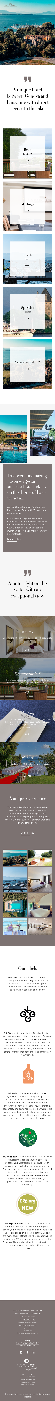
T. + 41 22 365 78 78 (27, 1317)
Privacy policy (27, 1330)
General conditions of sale (27, 1325)
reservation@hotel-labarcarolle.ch (27, 1313)
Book (27, 650)
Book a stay (14, 539)
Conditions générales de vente (27, 1322)
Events (27, 776)
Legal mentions (27, 1328)
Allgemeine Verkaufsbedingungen (27, 1333)
